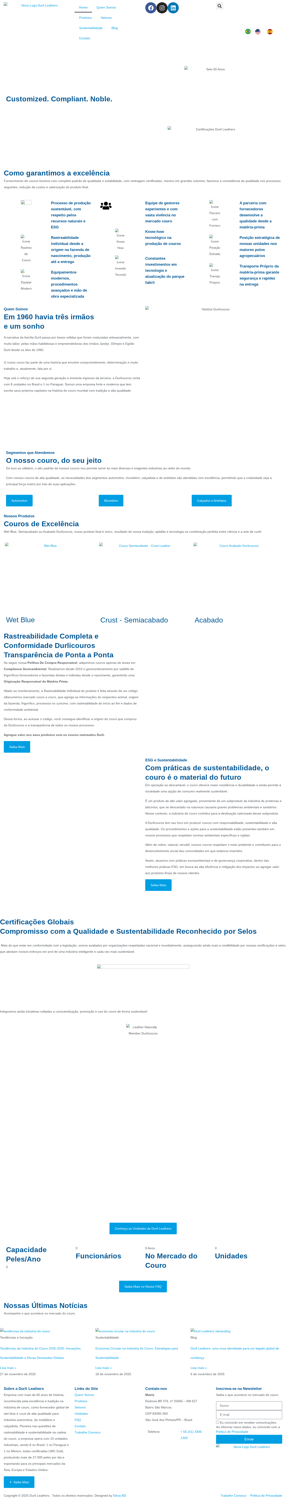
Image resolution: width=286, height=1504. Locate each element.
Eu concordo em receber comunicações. (248, 1422)
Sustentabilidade (91, 28)
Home (83, 7)
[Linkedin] (173, 7)
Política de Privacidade (232, 1431)
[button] (219, 6)
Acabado (209, 620)
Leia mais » (8, 1368)
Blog (114, 28)
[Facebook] (150, 7)
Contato (84, 38)
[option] (259, 31)
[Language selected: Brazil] (261, 31)
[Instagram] (162, 7)
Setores (106, 17)
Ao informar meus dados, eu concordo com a (248, 1429)
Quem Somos (106, 7)
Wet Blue (20, 620)
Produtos (85, 17)
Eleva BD (119, 1495)
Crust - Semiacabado (134, 620)
